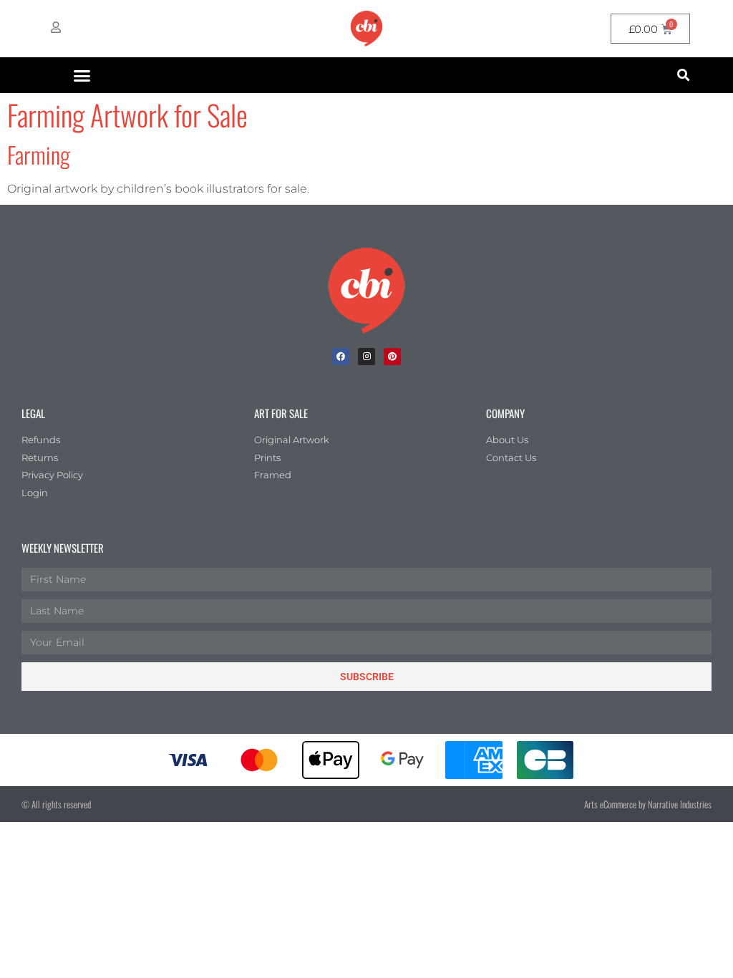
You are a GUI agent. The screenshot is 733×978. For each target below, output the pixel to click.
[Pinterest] (392, 356)
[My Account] (56, 27)
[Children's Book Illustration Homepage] (366, 291)
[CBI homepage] (366, 29)
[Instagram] (366, 356)
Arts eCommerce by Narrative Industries (648, 804)
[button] (82, 75)
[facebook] (340, 356)
